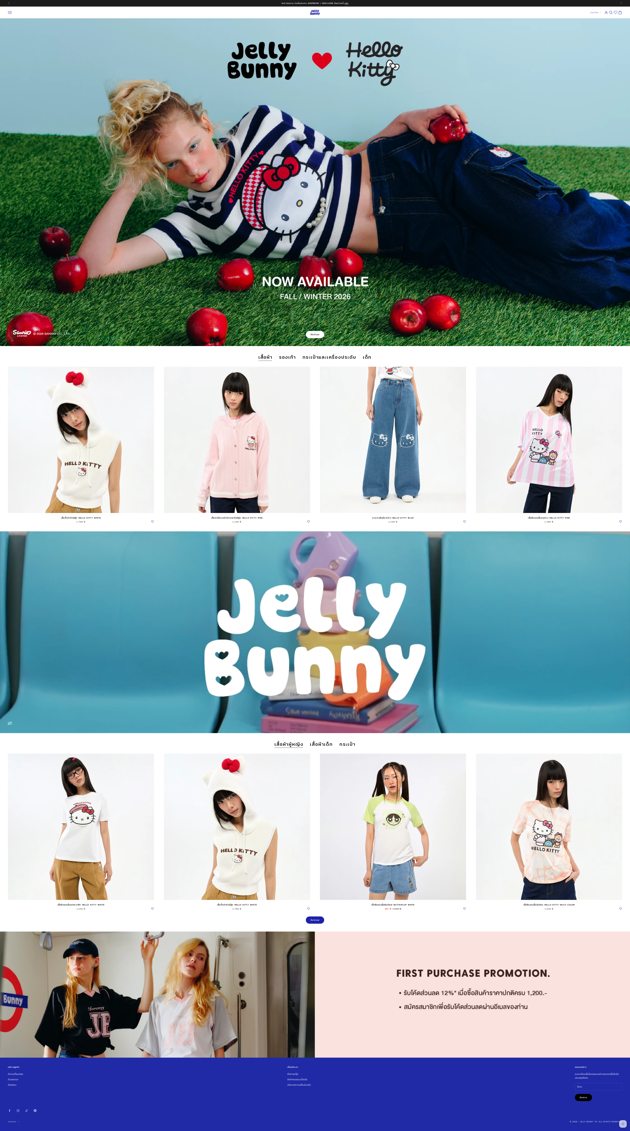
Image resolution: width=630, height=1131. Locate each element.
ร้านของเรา (13, 1079)
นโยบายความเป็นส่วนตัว (299, 1085)
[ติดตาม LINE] (35, 1110)
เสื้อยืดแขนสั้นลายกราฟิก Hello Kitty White (81, 904)
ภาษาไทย (594, 12)
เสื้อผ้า (265, 357)
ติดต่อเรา (12, 1085)
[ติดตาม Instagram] (18, 1110)
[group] (315, 995)
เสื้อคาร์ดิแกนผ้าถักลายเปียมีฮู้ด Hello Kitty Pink (237, 517)
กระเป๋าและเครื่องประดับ (329, 357)
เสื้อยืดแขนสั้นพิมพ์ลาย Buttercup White (393, 904)
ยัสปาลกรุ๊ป (292, 1074)
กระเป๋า (347, 744)
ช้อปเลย (315, 334)
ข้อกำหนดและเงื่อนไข (297, 1079)
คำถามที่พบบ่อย (15, 1074)
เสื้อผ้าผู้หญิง (288, 744)
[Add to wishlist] (152, 521)
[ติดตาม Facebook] (9, 1110)
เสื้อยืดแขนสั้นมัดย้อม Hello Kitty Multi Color (549, 904)
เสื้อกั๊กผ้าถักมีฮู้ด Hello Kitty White (81, 517)
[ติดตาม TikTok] (26, 1110)
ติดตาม (583, 1097)
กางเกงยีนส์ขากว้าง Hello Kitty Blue (393, 517)
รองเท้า (287, 357)
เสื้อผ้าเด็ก (321, 744)
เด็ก (367, 357)
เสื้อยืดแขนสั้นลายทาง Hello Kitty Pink (549, 517)
